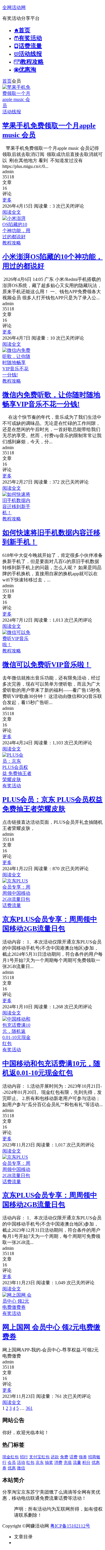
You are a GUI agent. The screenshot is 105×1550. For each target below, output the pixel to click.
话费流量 (11, 905)
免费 (64, 1457)
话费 (73, 1457)
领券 (83, 1457)
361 (29, 1408)
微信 (21, 1468)
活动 (21, 1462)
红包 (30, 1462)
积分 (86, 1462)
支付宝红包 (39, 1457)
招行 (24, 1457)
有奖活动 (11, 785)
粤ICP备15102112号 (70, 1525)
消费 (58, 1462)
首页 (7, 81)
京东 (40, 1462)
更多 (7, 199)
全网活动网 (14, 7)
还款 (55, 1457)
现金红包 (10, 1457)
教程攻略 (11, 242)
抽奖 (49, 1462)
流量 (77, 1462)
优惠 (12, 1468)
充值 (68, 1462)
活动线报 (11, 111)
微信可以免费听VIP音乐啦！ (46, 664)
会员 (12, 1462)
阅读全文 (11, 212)
